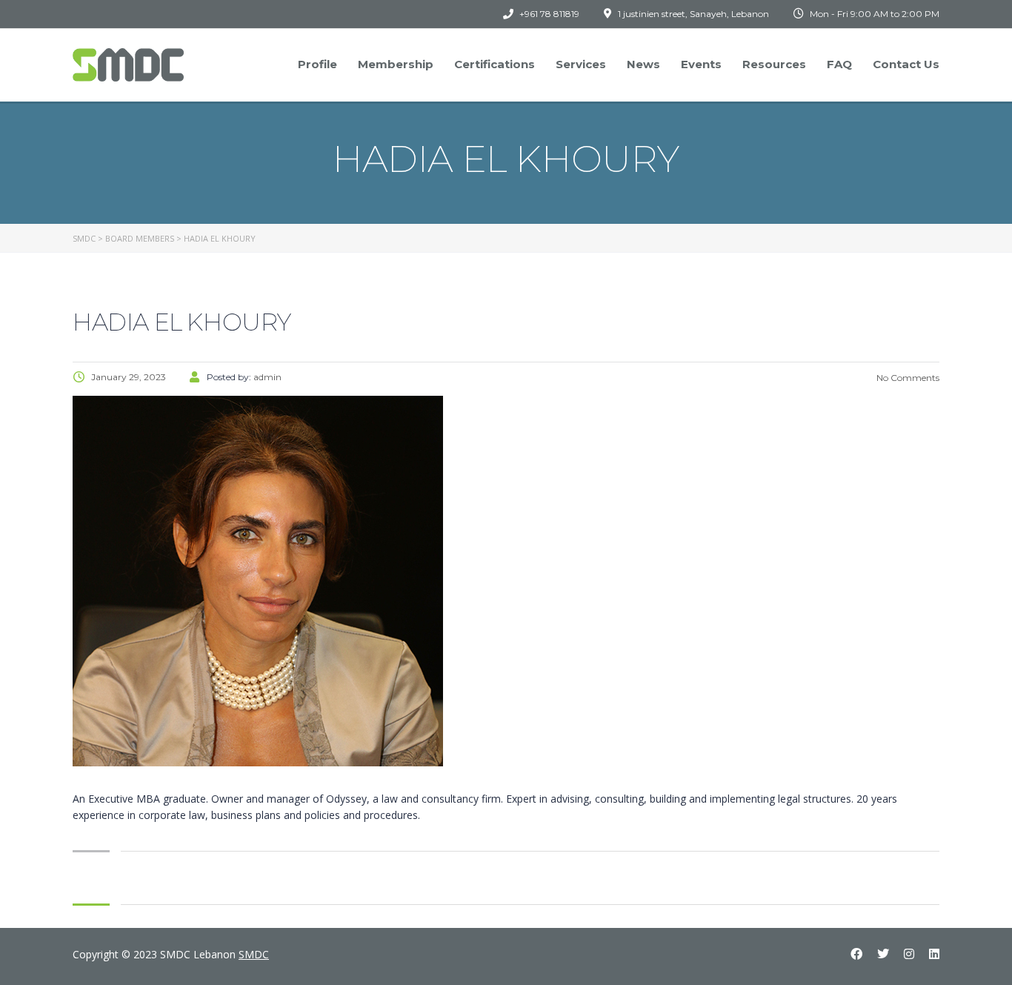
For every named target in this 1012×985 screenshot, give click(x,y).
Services (581, 64)
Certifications (494, 64)
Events (701, 64)
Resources (774, 64)
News (643, 64)
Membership (395, 64)
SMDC (254, 954)
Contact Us (906, 64)
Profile (317, 64)
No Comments (906, 377)
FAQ (839, 64)
